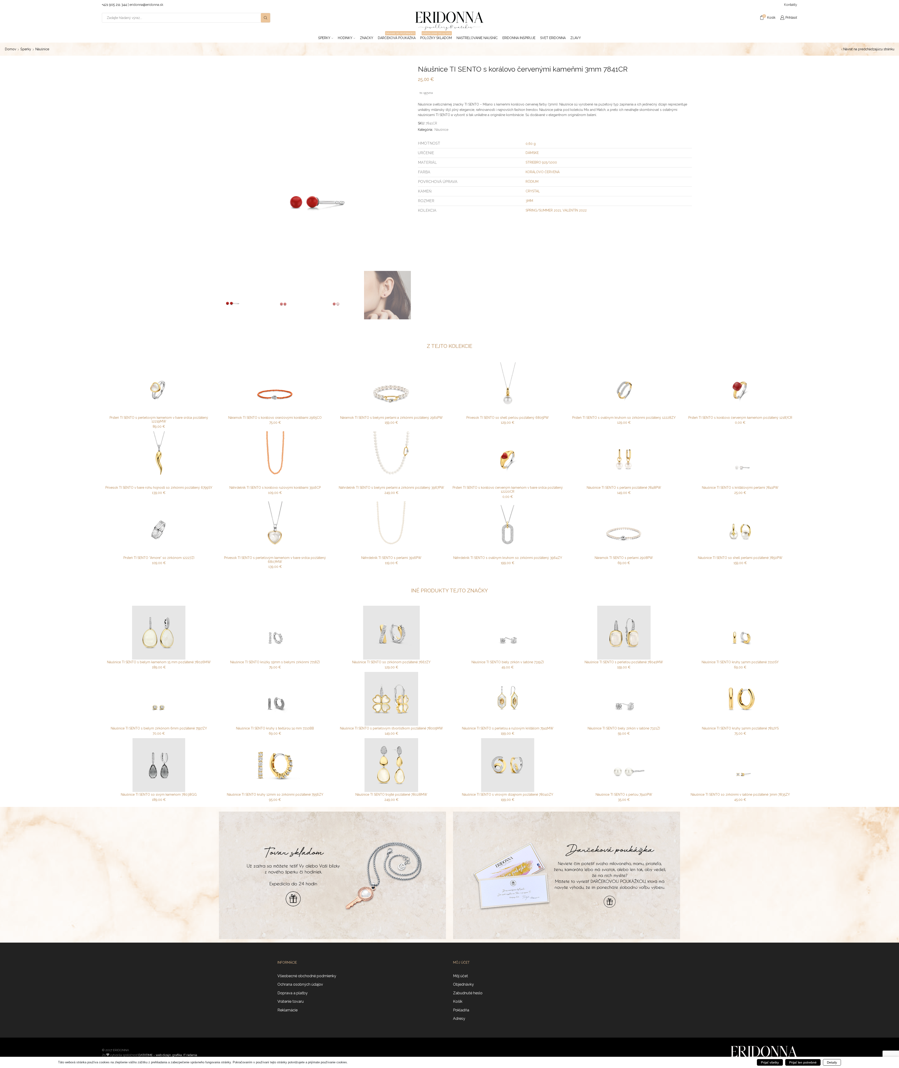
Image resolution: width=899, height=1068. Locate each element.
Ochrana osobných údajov (300, 984)
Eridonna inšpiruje (518, 38)
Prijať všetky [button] (770, 1062)
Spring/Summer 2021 (543, 210)
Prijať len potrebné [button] (803, 1062)
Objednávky (463, 984)
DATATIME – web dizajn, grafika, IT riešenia (167, 1055)
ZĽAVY (575, 38)
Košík (457, 1001)
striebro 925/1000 (541, 162)
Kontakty (790, 5)
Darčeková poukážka (397, 36)
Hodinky (345, 38)
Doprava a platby (292, 993)
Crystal (533, 191)
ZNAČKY (366, 38)
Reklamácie (287, 1010)
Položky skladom (436, 36)
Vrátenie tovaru (290, 1001)
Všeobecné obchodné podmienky (306, 976)
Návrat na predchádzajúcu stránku (868, 49)
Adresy (459, 1018)
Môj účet (460, 976)
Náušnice (42, 49)
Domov (10, 49)
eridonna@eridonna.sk (146, 5)
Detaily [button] (832, 1062)
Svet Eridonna (553, 38)
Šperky (324, 38)
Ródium (532, 181)
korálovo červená (543, 172)
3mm (529, 201)
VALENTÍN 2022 (575, 210)
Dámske (532, 153)
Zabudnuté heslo (468, 993)
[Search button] (265, 17)
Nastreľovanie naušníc (477, 38)
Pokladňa (461, 1010)
